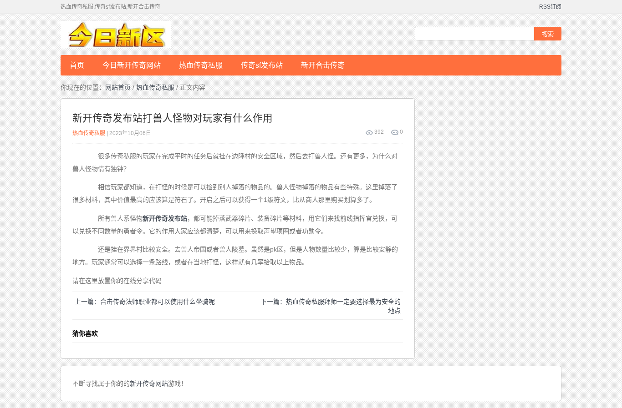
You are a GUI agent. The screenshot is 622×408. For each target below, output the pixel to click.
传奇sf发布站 (262, 65)
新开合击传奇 (323, 65)
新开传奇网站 (149, 383)
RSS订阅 (550, 7)
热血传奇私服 (201, 65)
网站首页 (118, 87)
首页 (77, 65)
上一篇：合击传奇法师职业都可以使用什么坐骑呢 (145, 301)
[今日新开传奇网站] (133, 34)
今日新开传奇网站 (131, 65)
